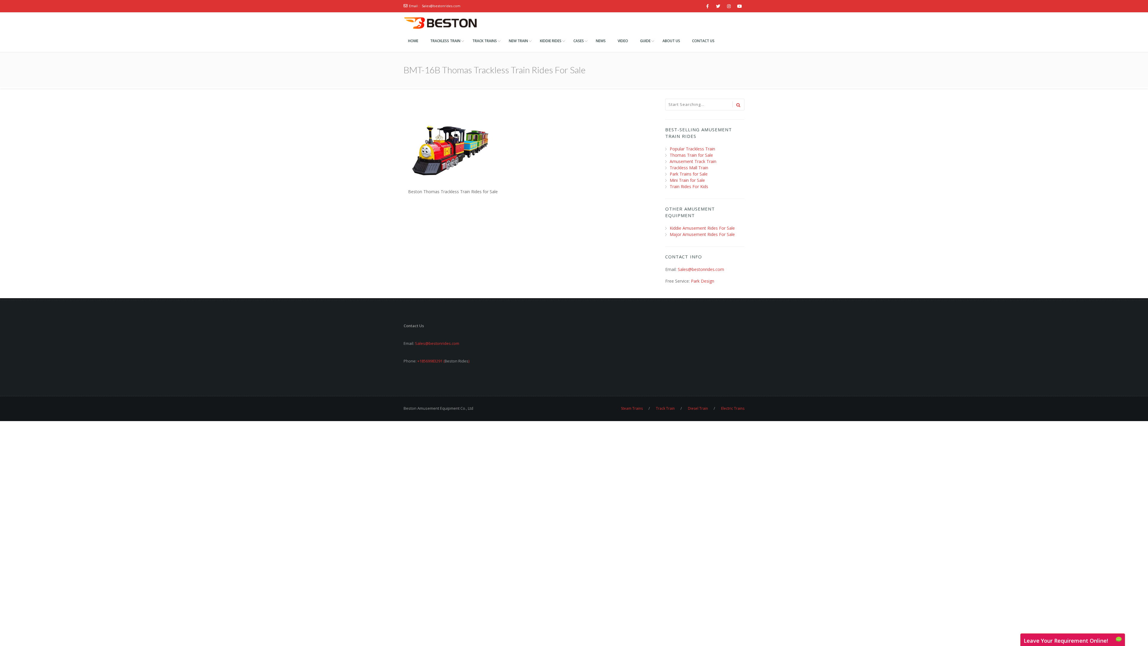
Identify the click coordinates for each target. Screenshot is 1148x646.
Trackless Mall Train (689, 167)
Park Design (702, 281)
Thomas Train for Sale (691, 155)
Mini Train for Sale (687, 180)
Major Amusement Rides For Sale (702, 234)
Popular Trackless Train (692, 149)
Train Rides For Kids (689, 186)
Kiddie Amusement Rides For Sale (702, 228)
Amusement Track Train (693, 161)
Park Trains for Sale (689, 174)
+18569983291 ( (431, 361)
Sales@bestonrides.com (441, 6)
